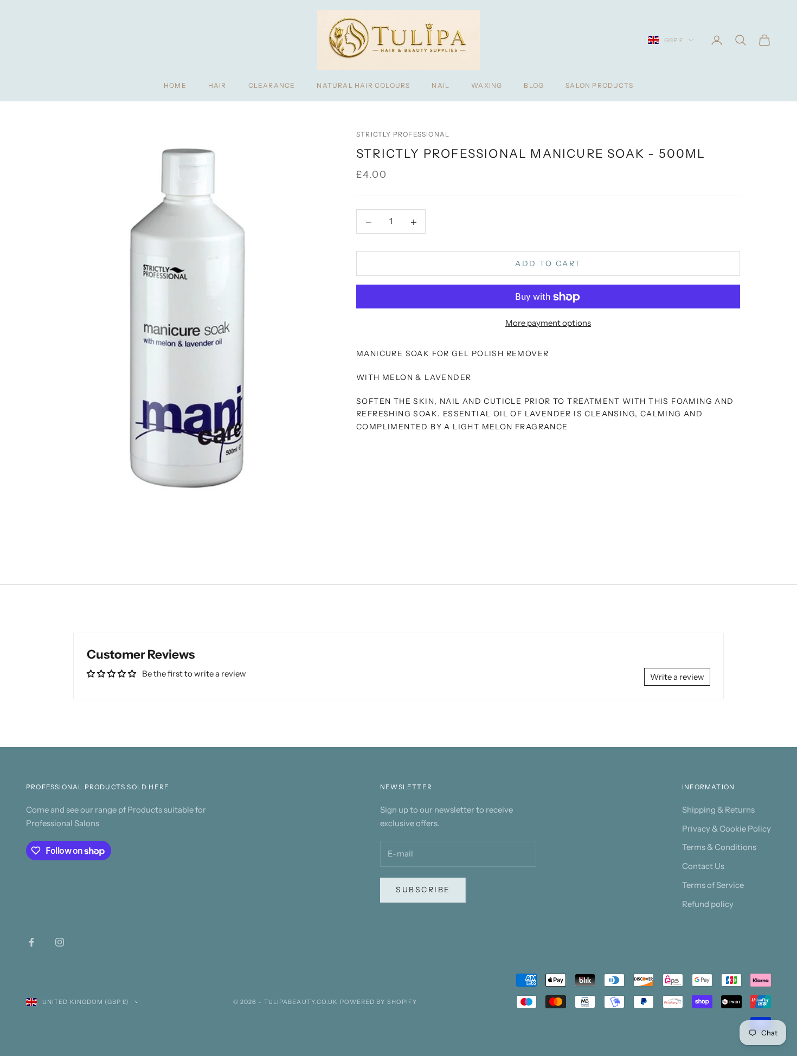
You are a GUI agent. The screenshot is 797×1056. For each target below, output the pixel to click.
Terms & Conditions (719, 847)
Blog (534, 85)
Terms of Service (713, 885)
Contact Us (703, 866)
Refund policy (708, 904)
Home (175, 85)
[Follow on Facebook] (31, 942)
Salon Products (599, 85)
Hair (217, 85)
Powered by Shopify (378, 1002)
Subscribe (423, 889)
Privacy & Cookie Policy (726, 828)
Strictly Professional (402, 134)
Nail (440, 85)
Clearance (271, 85)
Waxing (486, 85)
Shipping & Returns (718, 809)
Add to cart (548, 264)
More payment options (548, 323)
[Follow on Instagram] (59, 942)
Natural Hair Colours (363, 85)
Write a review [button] (677, 677)
